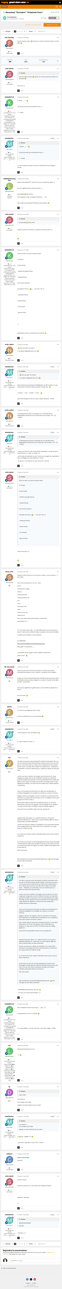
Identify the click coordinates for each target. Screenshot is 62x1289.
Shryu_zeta (9, 572)
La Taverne (21, 19)
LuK (9, 1045)
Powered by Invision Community (31, 1286)
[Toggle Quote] (19, 73)
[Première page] (3, 31)
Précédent (8, 31)
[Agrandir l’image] (31, 41)
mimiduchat (13, 17)
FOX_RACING (9, 38)
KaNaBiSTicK (9, 97)
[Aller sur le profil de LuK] (9, 1051)
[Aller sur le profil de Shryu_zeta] (9, 577)
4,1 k (10, 1059)
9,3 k (10, 152)
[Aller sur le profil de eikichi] (9, 712)
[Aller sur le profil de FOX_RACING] (9, 43)
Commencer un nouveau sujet (33, 25)
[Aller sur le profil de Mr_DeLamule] (9, 672)
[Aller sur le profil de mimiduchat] (4, 18)
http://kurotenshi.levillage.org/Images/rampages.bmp (31, 643)
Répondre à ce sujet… (17, 1260)
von (9, 758)
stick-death (9, 68)
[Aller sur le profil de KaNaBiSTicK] (9, 102)
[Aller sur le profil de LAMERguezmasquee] (9, 186)
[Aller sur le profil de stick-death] (9, 74)
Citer (22, 53)
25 (10, 1101)
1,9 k (10, 721)
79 (10, 772)
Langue (28, 1283)
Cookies (34, 1283)
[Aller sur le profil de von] (9, 763)
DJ (9, 1087)
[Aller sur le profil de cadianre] (9, 1159)
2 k (10, 194)
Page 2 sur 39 (41, 31)
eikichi (9, 707)
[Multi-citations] (18, 53)
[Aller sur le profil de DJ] (9, 1092)
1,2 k (10, 82)
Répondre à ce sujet (52, 25)
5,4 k (10, 111)
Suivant (31, 31)
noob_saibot (9, 344)
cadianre (9, 1154)
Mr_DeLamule (9, 667)
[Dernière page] (35, 31)
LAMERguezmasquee (9, 179)
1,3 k (10, 51)
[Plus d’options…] (57, 38)
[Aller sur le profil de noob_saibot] (9, 350)
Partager (44, 18)
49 (10, 358)
